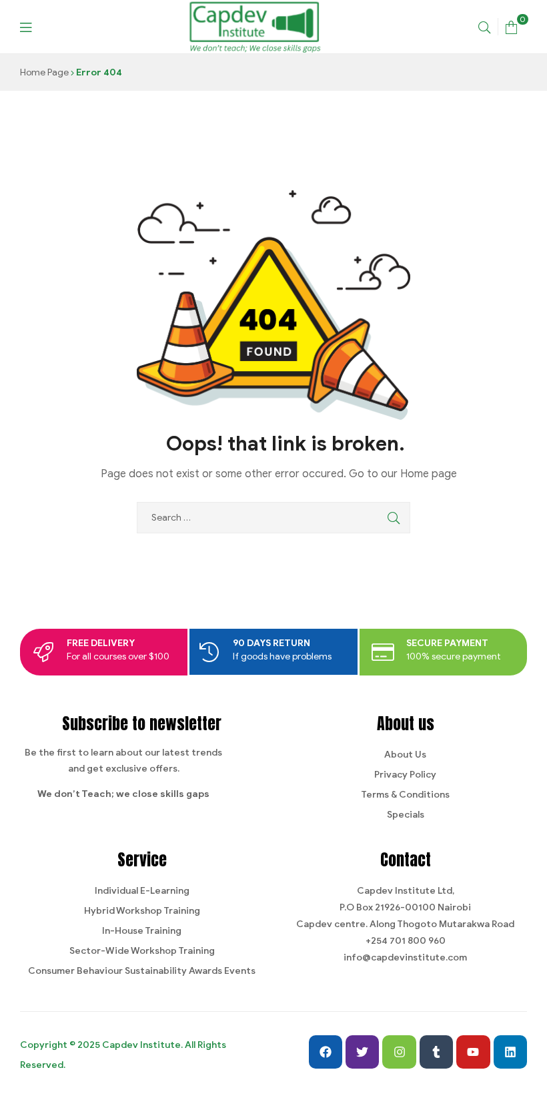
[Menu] (25, 26)
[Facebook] (325, 1052)
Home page (428, 474)
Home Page (44, 72)
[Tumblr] (436, 1052)
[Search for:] (273, 517)
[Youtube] (473, 1052)
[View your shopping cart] (511, 26)
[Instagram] (399, 1052)
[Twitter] (362, 1052)
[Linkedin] (510, 1052)
